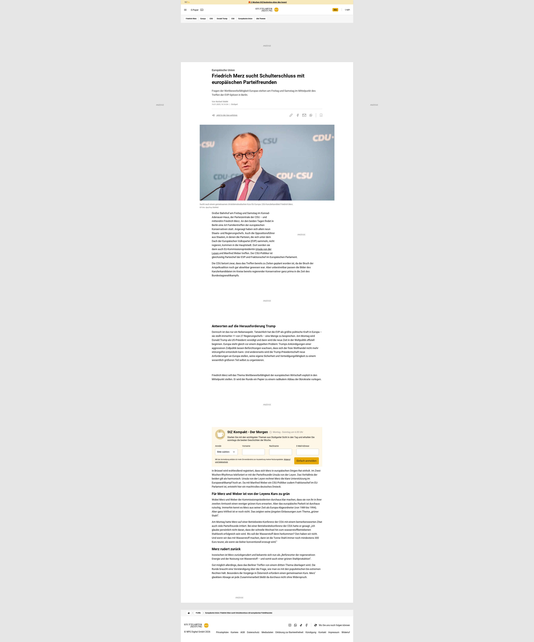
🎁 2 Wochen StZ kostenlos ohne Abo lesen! (267, 2)
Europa (203, 19)
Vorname (246, 446)
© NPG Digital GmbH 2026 (197, 631)
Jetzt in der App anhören (226, 115)
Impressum (333, 632)
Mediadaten (267, 632)
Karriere (234, 632)
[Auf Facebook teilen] (298, 115)
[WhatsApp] (295, 625)
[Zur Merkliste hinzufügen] (320, 115)
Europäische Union (245, 19)
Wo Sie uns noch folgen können (334, 625)
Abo (335, 10)
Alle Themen (260, 19)
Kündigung (311, 632)
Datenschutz (253, 632)
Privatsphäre (222, 632)
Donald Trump (222, 19)
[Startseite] (188, 613)
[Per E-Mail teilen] (304, 115)
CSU (232, 19)
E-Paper (194, 10)
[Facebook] (306, 625)
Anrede (218, 446)
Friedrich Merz (191, 19)
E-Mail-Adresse (302, 446)
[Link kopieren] (291, 115)
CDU (211, 19)
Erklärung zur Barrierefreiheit (289, 632)
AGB (242, 632)
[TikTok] (301, 625)
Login (347, 9)
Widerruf (346, 632)
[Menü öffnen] (185, 10)
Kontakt (322, 632)
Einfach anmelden (307, 460)
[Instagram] (290, 625)
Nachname (274, 446)
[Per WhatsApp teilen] (311, 115)
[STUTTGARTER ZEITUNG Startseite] (267, 10)
